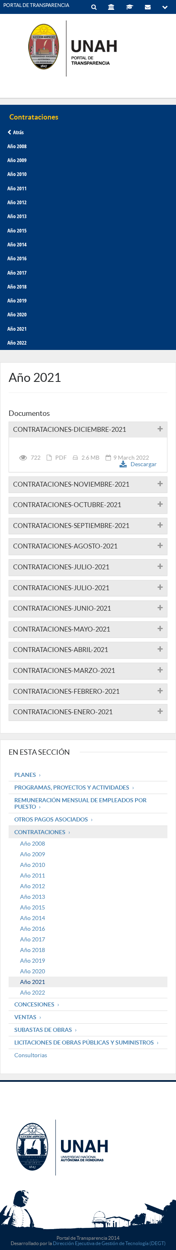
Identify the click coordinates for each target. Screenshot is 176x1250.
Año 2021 (17, 328)
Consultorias (30, 1055)
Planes (25, 775)
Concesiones (34, 1004)
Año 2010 (17, 174)
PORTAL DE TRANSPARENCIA (36, 5)
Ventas (25, 1017)
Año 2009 (17, 160)
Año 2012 (17, 202)
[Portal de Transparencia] (88, 48)
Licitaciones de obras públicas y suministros (84, 1042)
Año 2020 (17, 314)
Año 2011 (17, 188)
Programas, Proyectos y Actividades (71, 787)
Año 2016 (17, 258)
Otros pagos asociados (51, 819)
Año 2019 (17, 300)
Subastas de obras (43, 1030)
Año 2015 (17, 230)
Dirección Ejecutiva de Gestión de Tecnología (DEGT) (109, 1243)
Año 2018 (17, 286)
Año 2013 (17, 216)
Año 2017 (17, 272)
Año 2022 (17, 342)
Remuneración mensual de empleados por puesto (80, 803)
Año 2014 (17, 244)
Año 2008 (17, 146)
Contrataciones (39, 832)
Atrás (18, 132)
